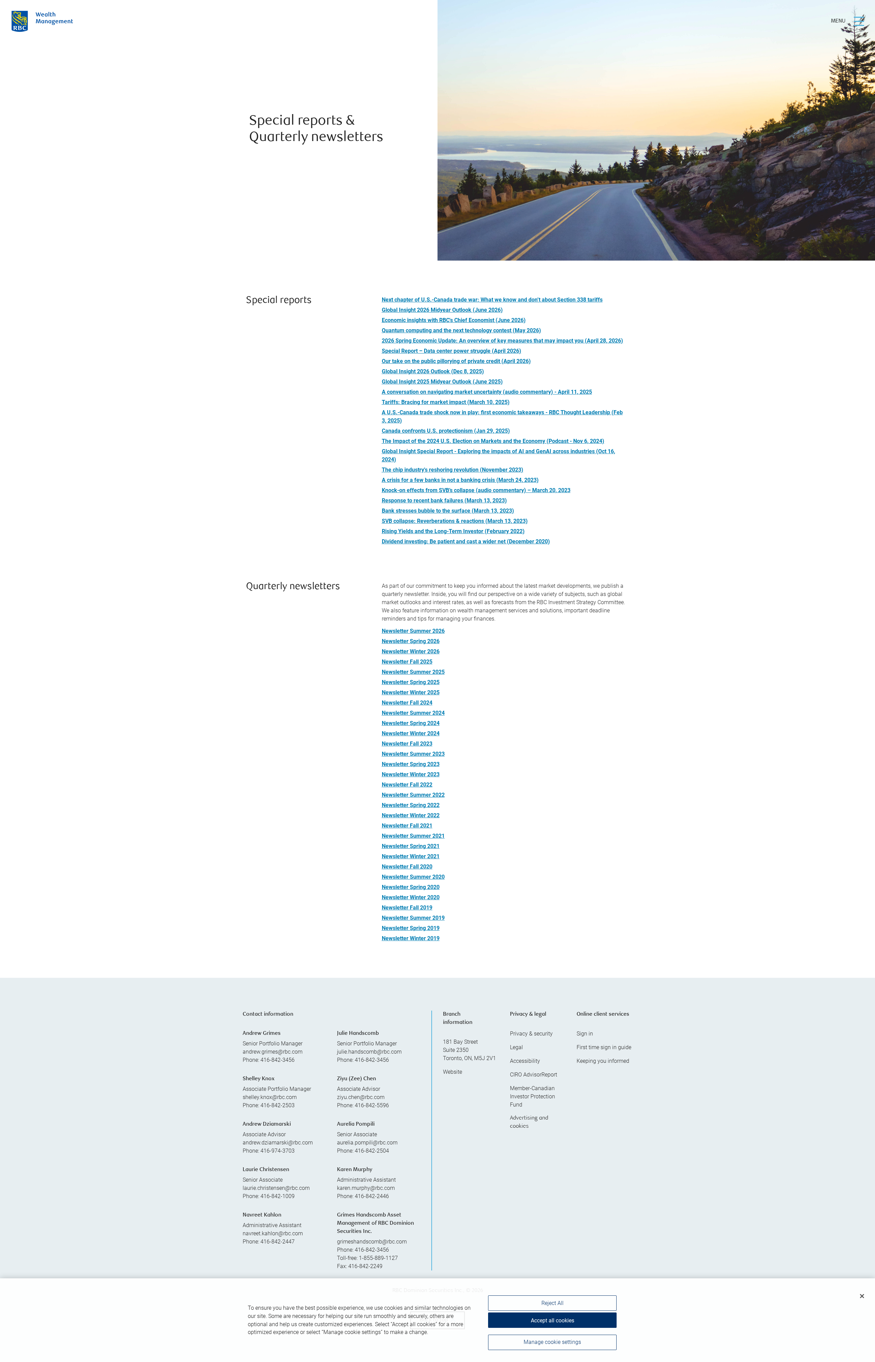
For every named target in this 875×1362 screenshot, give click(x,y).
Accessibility (525, 1061)
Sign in (585, 1033)
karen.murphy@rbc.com (366, 1188)
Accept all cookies (552, 1320)
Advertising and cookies (529, 1122)
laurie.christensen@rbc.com (276, 1188)
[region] (437, 1320)
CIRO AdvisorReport (533, 1074)
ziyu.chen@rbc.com (361, 1097)
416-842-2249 (365, 1266)
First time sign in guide (604, 1047)
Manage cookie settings (552, 1342)
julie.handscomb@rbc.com (369, 1051)
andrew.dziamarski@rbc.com (278, 1142)
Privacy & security (531, 1033)
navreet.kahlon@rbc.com (273, 1233)
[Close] (862, 1296)
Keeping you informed (603, 1061)
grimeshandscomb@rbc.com (372, 1241)
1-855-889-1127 (378, 1258)
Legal (516, 1047)
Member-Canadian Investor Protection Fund (532, 1096)
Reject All (552, 1303)
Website (452, 1072)
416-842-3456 (372, 1250)
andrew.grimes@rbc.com (272, 1051)
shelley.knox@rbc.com (270, 1097)
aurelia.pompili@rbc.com (367, 1142)
